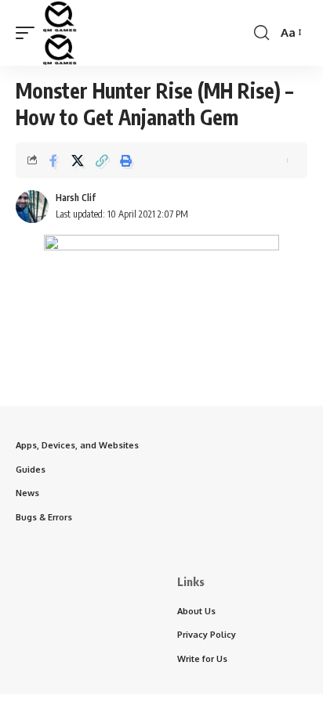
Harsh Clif (76, 197)
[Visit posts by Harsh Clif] (32, 206)
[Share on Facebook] (53, 160)
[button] (29, 33)
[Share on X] (78, 160)
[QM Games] (59, 33)
